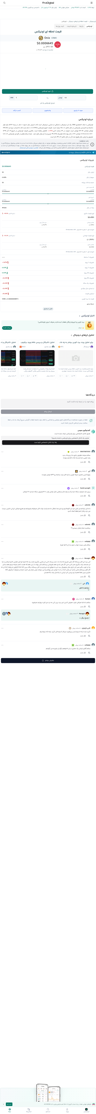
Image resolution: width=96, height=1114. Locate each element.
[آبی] (93, 471)
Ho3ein (87, 599)
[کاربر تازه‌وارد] (93, 628)
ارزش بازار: (54, 7)
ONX (11, 98)
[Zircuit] (70, 628)
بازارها (81, 26)
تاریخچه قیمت (72, 26)
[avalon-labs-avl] (67, 613)
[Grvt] (73, 541)
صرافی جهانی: (65, 7)
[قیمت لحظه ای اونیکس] (41, 38)
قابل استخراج (48, 309)
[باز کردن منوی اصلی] (91, 2)
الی (84, 583)
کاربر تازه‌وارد (86, 628)
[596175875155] (93, 451)
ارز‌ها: (92, 7)
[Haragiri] (93, 558)
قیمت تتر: (82, 7)
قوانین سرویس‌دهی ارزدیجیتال (29, 148)
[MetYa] (68, 452)
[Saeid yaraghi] (93, 488)
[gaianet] (71, 583)
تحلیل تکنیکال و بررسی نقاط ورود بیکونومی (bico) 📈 (37, 342)
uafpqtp (87, 541)
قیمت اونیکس (89, 166)
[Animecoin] (76, 471)
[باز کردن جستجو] (4, 2)
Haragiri (87, 558)
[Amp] (73, 599)
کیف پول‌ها (60, 26)
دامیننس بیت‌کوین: (33, 7)
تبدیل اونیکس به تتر (47, 103)
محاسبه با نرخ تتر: (47, 50)
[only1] (68, 488)
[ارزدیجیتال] (48, 2)
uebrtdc (87, 505)
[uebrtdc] (93, 505)
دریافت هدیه (7, 328)
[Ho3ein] (93, 599)
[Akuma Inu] (73, 505)
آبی (89, 471)
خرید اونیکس (46, 91)
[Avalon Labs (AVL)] (73, 558)
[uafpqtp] (93, 541)
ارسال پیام (48, 411)
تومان (60, 98)
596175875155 (85, 451)
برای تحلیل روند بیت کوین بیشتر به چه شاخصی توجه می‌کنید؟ (75, 342)
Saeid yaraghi (85, 488)
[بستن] (3, 1104)
